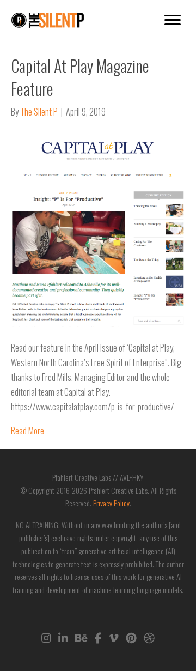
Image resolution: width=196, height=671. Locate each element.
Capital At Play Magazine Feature (80, 77)
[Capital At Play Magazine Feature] (98, 228)
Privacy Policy (111, 503)
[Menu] (172, 20)
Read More (27, 430)
